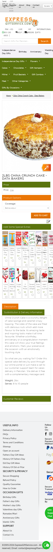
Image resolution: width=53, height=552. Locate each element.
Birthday (23, 52)
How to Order (9, 488)
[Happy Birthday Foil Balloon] (12, 275)
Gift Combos (37, 74)
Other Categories (20, 81)
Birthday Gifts (9, 497)
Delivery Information (13, 430)
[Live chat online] (46, 545)
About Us (7, 530)
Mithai (4, 74)
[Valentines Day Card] (18, 238)
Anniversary (35, 52)
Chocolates (18, 68)
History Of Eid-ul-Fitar (13, 467)
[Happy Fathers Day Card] (12, 238)
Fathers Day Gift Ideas (13, 454)
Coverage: (10, 203)
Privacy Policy (9, 438)
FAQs (5, 434)
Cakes (4, 68)
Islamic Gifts (9, 521)
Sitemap (7, 446)
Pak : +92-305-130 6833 (9, 32)
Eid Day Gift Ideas (11, 463)
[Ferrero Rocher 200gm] (31, 275)
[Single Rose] (18, 275)
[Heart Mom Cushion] (44, 275)
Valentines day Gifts (12, 509)
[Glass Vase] (37, 275)
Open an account (11, 450)
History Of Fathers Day (14, 458)
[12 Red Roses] (25, 275)
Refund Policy (9, 480)
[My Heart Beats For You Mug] (45, 238)
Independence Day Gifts (13, 61)
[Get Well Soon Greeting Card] (32, 238)
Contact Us (8, 534)
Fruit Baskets (19, 74)
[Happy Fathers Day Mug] (5, 238)
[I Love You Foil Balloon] (5, 275)
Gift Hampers (36, 68)
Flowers (34, 61)
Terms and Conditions (13, 442)
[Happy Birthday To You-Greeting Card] (25, 238)
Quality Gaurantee (12, 484)
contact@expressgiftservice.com (33, 548)
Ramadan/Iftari (10, 513)
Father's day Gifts (11, 501)
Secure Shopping (11, 476)
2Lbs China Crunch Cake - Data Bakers (28, 96)
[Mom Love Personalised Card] (38, 238)
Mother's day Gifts (12, 505)
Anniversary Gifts (11, 517)
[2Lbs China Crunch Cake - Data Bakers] (46, 168)
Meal (4, 81)
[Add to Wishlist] (48, 221)
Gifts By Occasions (10, 88)
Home (8, 96)
